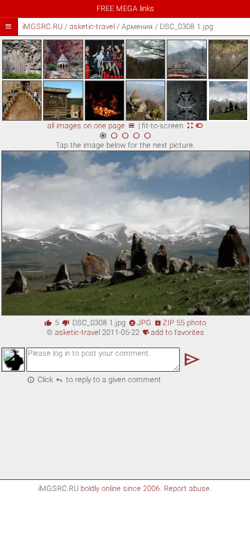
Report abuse (187, 488)
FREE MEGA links (125, 8)
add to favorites (173, 332)
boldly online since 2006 (120, 488)
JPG (139, 322)
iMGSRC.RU (42, 26)
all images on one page (91, 125)
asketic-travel (92, 26)
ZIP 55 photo (180, 322)
